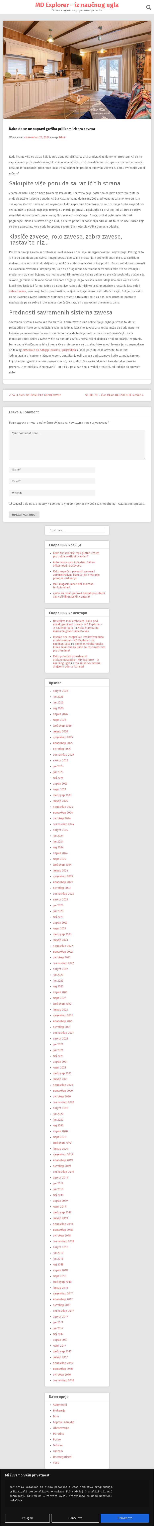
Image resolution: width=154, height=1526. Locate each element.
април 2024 (60, 853)
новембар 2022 (63, 951)
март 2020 (59, 1137)
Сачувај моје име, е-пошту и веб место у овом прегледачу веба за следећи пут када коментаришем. (78, 503)
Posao (57, 1439)
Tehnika (58, 1445)
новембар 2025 (63, 743)
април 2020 (60, 1131)
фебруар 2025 (62, 795)
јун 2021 (58, 1050)
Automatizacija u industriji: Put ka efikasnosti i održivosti (74, 564)
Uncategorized (62, 1457)
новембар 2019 (63, 1160)
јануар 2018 (60, 1287)
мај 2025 (58, 778)
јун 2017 (58, 1328)
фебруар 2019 (62, 1212)
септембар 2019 (63, 1172)
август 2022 (60, 969)
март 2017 (59, 1345)
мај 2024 (58, 847)
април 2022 (60, 992)
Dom (56, 1416)
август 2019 (60, 1177)
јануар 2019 (60, 1218)
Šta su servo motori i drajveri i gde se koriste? (77, 665)
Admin (62, 137)
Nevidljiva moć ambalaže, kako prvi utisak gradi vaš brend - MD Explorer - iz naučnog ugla (77, 624)
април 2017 (60, 1340)
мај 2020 (58, 1125)
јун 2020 (58, 1119)
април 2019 (60, 1201)
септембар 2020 (63, 1102)
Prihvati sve (125, 1518)
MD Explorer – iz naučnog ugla (77, 5)
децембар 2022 (63, 946)
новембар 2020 (63, 1090)
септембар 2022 (63, 963)
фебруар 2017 (62, 1351)
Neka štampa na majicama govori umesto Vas (75, 629)
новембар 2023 (63, 882)
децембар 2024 (63, 807)
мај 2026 (58, 708)
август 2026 (60, 691)
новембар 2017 (63, 1299)
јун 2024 (58, 841)
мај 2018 (58, 1264)
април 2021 (60, 1061)
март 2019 (59, 1206)
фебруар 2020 (62, 1143)
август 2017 (60, 1316)
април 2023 (60, 922)
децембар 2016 (63, 1363)
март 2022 (59, 998)
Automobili (60, 1405)
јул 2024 (58, 836)
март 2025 (59, 789)
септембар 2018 (63, 1241)
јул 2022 (58, 975)
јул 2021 (58, 1044)
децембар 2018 (63, 1224)
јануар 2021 (60, 1079)
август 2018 (60, 1247)
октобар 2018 (62, 1235)
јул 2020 (58, 1114)
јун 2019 (58, 1189)
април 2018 (60, 1270)
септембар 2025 (63, 754)
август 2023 (60, 899)
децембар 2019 (63, 1154)
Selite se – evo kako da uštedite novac (113, 395)
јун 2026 (58, 702)
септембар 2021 (63, 1033)
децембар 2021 (63, 1015)
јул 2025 (58, 766)
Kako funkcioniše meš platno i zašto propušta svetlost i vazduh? (76, 554)
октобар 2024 (62, 818)
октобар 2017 (62, 1305)
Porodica (58, 1433)
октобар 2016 (62, 1374)
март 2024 (59, 859)
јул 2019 (58, 1183)
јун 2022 (58, 980)
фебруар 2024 (62, 864)
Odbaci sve (75, 1518)
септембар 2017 (63, 1311)
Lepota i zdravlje (63, 1422)
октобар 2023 (62, 888)
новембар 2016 (63, 1369)
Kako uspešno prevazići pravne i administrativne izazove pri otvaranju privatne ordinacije (76, 575)
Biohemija (59, 1410)
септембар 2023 (63, 893)
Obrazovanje (61, 1428)
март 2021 (59, 1067)
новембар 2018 (63, 1230)
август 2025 (60, 760)
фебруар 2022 (62, 1004)
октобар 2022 (62, 957)
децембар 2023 (63, 876)
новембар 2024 (63, 812)
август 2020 (60, 1108)
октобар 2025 (62, 749)
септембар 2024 (63, 824)
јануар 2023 (60, 940)
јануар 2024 (60, 870)
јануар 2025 (60, 801)
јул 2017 (58, 1322)
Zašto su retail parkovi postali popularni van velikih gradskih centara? (79, 595)
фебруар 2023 (62, 934)
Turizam (58, 1451)
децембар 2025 (63, 737)
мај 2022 (58, 986)
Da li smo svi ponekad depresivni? (36, 395)
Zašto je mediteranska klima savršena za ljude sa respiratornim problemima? (79, 647)
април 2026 (60, 714)
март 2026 (59, 720)
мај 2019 (58, 1195)
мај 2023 (58, 917)
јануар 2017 (60, 1357)
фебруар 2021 (62, 1073)
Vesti (56, 1462)
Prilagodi (27, 1518)
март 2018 (59, 1276)
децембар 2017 (63, 1293)
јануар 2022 (60, 1009)
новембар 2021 (63, 1021)
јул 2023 (58, 905)
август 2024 (60, 830)
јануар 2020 (60, 1148)
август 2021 (60, 1038)
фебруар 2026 (62, 725)
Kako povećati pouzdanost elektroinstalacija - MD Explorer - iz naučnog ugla (76, 660)
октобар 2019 (62, 1166)
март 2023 (59, 928)
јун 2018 (58, 1258)
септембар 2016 (63, 1380)
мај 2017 (58, 1334)
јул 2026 (58, 696)
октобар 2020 (62, 1096)
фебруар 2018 (62, 1282)
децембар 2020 (63, 1085)
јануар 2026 (60, 731)
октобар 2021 (62, 1027)
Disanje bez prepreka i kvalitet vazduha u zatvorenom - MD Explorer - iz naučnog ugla (78, 640)
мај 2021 (58, 1056)
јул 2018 (58, 1253)
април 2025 (60, 783)
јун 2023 (58, 911)
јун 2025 (58, 772)
